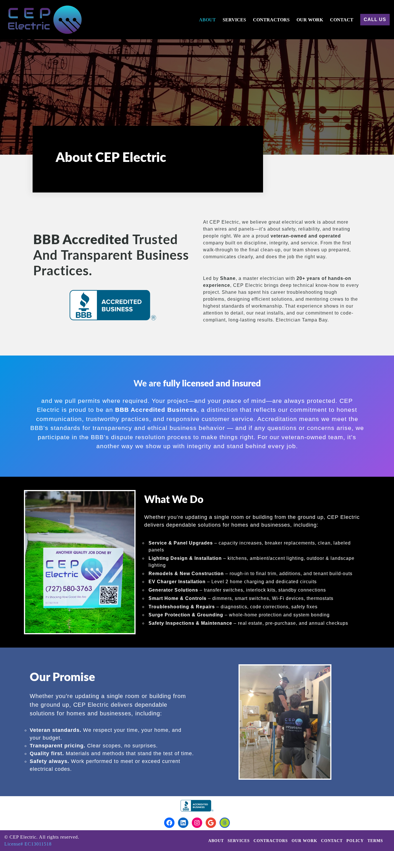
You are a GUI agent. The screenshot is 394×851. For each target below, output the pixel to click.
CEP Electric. (24, 837)
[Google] (211, 823)
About (207, 19)
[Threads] (224, 822)
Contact (341, 19)
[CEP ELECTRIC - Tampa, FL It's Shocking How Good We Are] (43, 19)
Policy (355, 841)
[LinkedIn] (183, 823)
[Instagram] (197, 823)
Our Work (310, 19)
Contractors (271, 19)
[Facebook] (169, 823)
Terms (375, 841)
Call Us (375, 19)
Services (234, 19)
